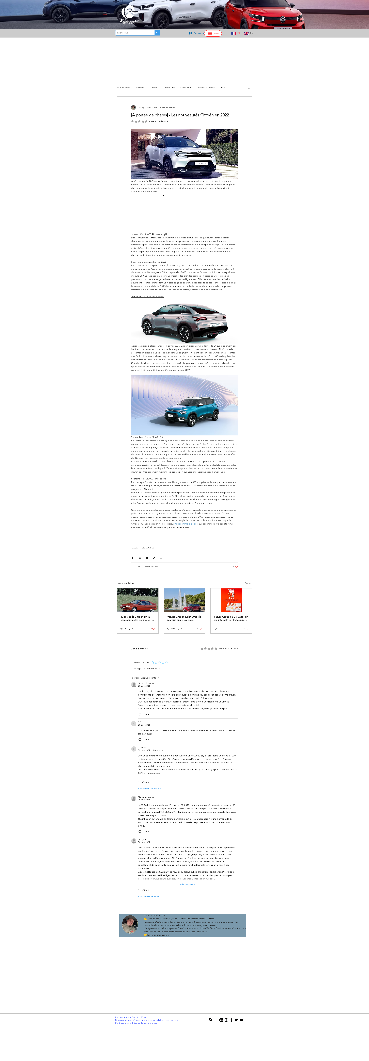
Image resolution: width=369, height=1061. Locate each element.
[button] (184, 557)
